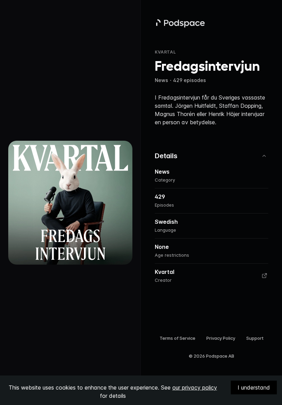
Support (254, 338)
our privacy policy (194, 387)
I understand (254, 387)
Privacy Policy (220, 338)
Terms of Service (177, 338)
